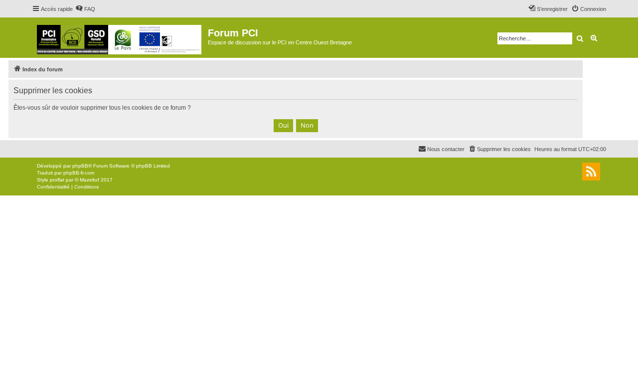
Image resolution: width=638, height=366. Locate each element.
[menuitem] (85, 9)
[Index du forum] (120, 37)
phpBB (80, 166)
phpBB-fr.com (78, 173)
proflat (57, 180)
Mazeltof (89, 180)
